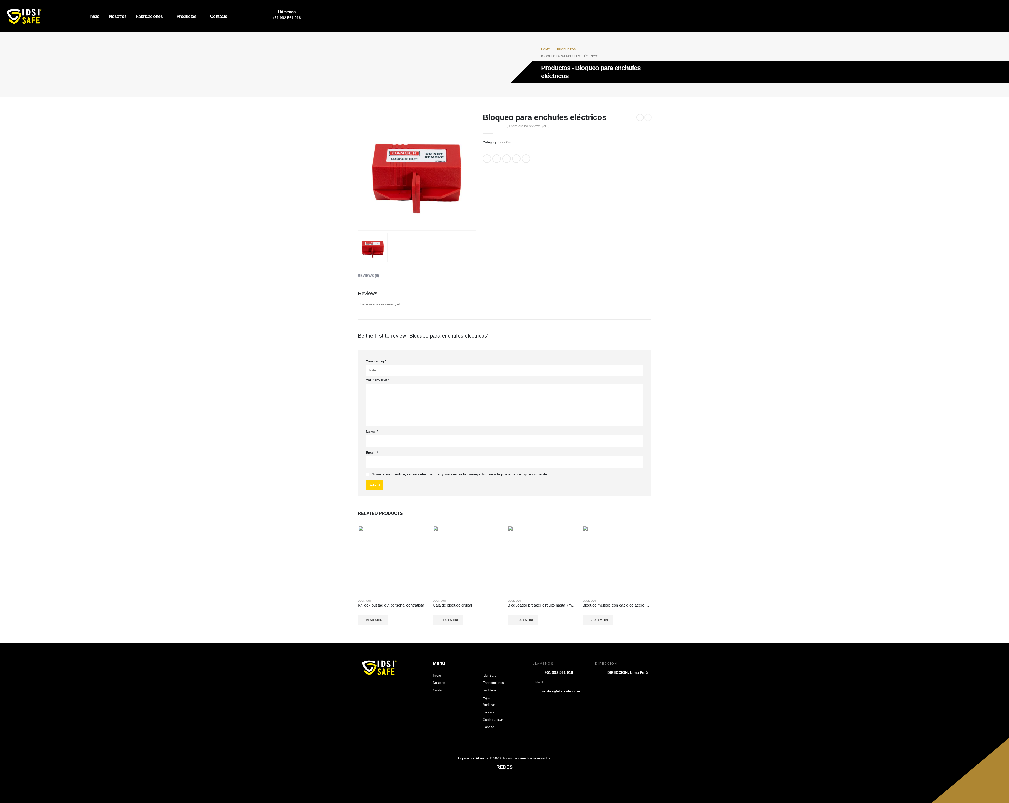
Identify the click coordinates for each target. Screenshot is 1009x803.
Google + (516, 158)
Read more (375, 620)
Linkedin (517, 782)
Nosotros (118, 16)
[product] (392, 560)
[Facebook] (241, 16)
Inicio (95, 16)
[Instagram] (253, 16)
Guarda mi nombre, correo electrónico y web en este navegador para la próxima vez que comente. (460, 474)
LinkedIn (506, 158)
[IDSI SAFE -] (37, 16)
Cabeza (488, 727)
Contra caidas (493, 720)
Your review (377, 380)
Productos (187, 16)
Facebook (487, 158)
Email (526, 158)
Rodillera (489, 690)
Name (372, 431)
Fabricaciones (149, 16)
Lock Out (504, 142)
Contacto (219, 16)
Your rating (376, 361)
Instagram (504, 782)
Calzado (489, 712)
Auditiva (489, 705)
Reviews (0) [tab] (368, 276)
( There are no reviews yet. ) (528, 126)
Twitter (496, 158)
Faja (486, 698)
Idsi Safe (489, 675)
